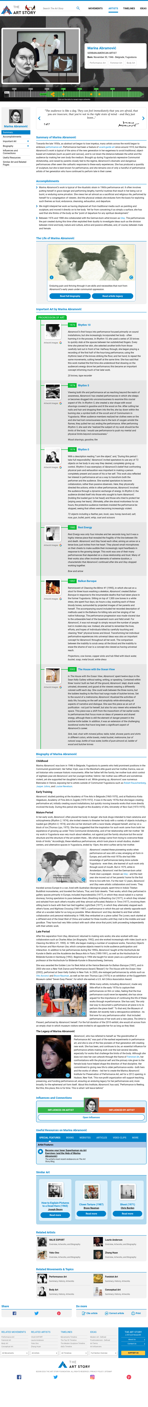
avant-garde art (107, 147)
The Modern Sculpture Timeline (73, 1343)
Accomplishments (12, 136)
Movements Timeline (69, 1337)
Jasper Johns (43, 786)
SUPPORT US (133, 1353)
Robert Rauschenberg (135, 783)
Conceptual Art (7, 1347)
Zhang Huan (36, 1347)
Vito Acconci (42, 975)
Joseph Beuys (55, 1209)
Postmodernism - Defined (100, 1340)
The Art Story (19, 8)
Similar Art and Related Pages (14, 163)
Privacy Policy (96, 1372)
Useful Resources (12, 157)
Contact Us (132, 1344)
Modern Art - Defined (98, 1337)
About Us (132, 1339)
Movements (95, 8)
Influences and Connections (10, 152)
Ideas (143, 8)
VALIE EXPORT (37, 1337)
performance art (54, 147)
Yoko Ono (35, 1343)
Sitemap (108, 1372)
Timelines (129, 8)
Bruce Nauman (61, 975)
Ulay (123, 218)
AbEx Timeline (66, 1347)
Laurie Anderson (37, 1340)
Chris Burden (127, 1208)
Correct (116, 1313)
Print (138, 1313)
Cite (92, 1313)
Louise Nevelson (64, 786)
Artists (113, 8)
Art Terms (94, 1343)
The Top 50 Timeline (68, 1340)
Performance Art (7, 1337)
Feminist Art (133, 1056)
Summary (8, 132)
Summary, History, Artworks (61, 1281)
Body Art (4, 1343)
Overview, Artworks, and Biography (64, 1244)
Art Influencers (95, 1347)
